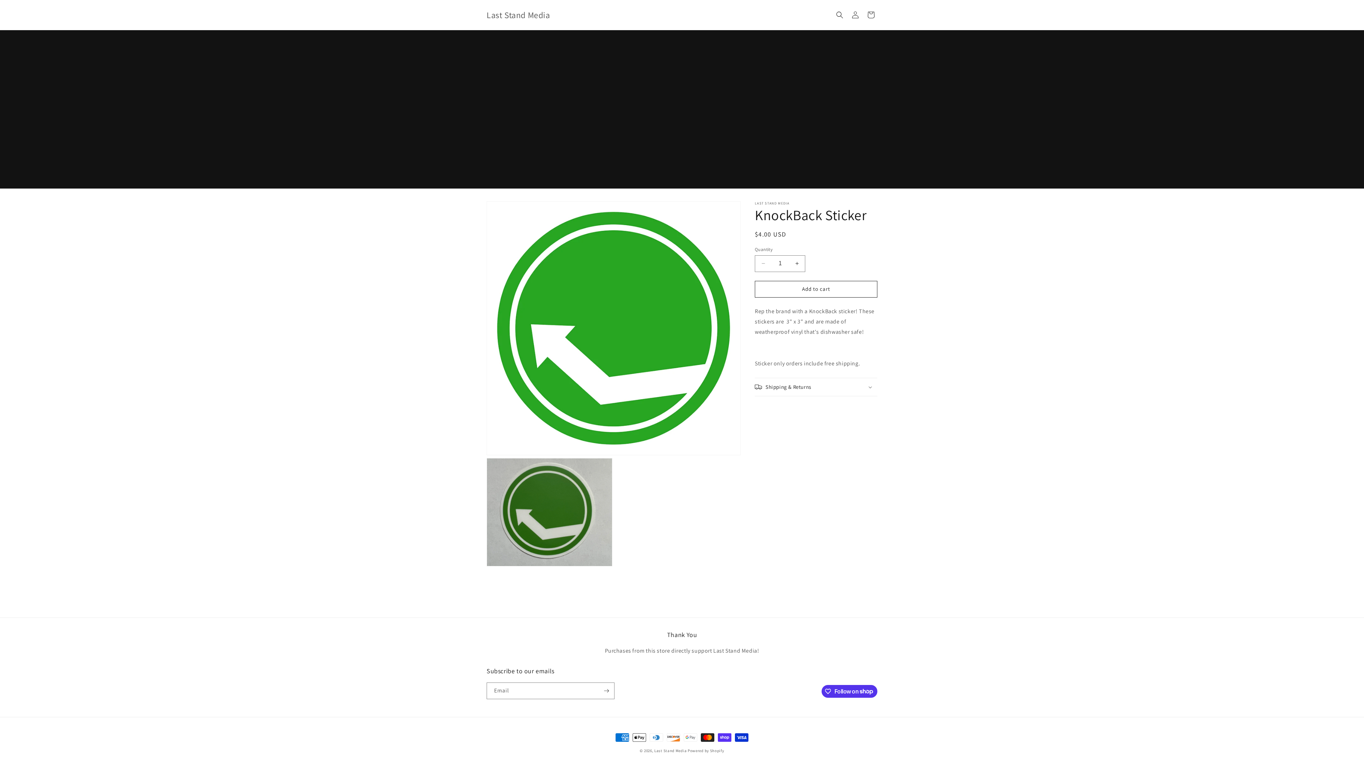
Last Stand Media (670, 750)
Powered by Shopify (706, 750)
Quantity (764, 249)
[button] (840, 15)
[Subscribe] (606, 690)
